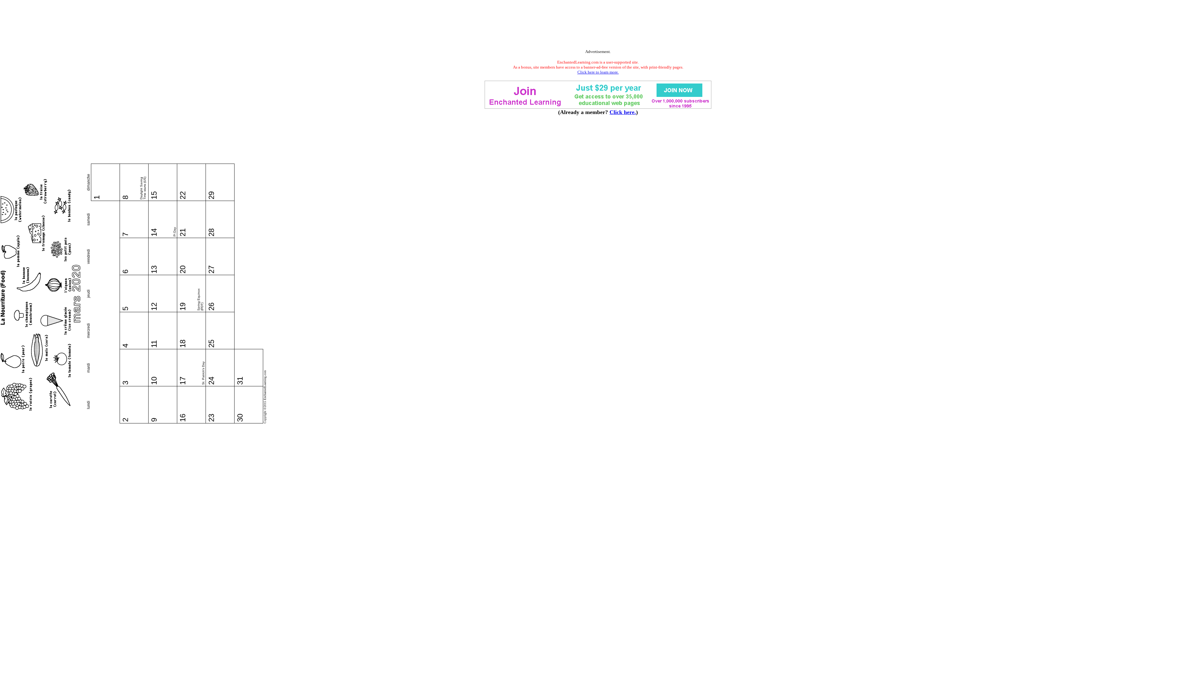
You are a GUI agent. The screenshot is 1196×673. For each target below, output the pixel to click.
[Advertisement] (598, 25)
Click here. (623, 112)
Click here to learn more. (598, 72)
